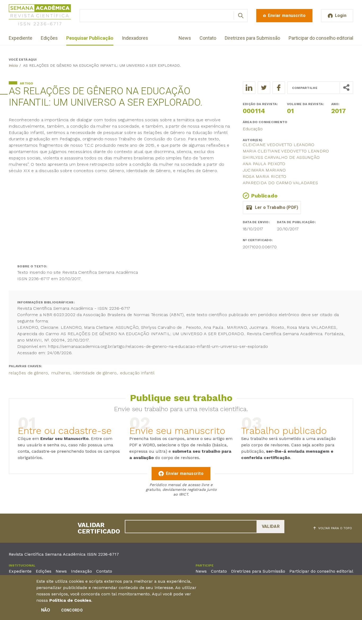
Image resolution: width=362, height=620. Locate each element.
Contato (208, 38)
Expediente (20, 38)
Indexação (81, 571)
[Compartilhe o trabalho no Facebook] (278, 87)
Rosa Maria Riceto (264, 176)
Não (45, 610)
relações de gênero (28, 372)
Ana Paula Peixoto (264, 163)
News (185, 38)
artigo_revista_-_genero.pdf (272, 207)
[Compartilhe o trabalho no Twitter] (264, 87)
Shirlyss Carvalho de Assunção (281, 157)
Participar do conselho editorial (321, 38)
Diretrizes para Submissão (252, 38)
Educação (253, 128)
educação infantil (137, 372)
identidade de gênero (95, 372)
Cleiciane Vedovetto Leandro (279, 144)
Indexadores (135, 38)
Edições (49, 38)
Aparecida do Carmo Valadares (280, 182)
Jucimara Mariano (264, 170)
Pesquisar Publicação (89, 38)
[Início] (40, 15)
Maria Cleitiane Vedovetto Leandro (286, 151)
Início (13, 65)
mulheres (60, 372)
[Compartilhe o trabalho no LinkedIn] (249, 87)
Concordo (72, 610)
